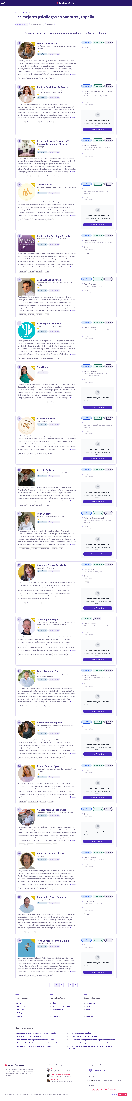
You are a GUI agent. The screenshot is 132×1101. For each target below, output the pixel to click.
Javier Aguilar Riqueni (49, 619)
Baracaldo (89, 1016)
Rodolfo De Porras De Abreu (52, 897)
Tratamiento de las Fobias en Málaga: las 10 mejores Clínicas (39, 1043)
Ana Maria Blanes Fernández (52, 565)
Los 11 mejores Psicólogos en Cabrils (30, 1036)
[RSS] (114, 1089)
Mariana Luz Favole (47, 43)
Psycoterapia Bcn (46, 418)
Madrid (19, 1003)
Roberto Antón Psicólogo (50, 853)
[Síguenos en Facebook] (89, 1089)
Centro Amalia (44, 184)
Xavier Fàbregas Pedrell (49, 671)
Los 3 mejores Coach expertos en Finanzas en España (36, 1033)
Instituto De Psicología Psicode (53, 236)
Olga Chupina (44, 513)
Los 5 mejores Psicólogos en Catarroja (83, 1036)
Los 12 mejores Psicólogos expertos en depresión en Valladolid (92, 1040)
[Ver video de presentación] (32, 822)
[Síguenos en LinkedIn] (97, 1089)
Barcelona (21, 1006)
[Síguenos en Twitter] (93, 1089)
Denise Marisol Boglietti (50, 722)
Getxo (54, 1013)
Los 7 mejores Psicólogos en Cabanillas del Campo (35, 1040)
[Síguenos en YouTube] (105, 1089)
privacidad (60, 1094)
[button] (87, 253)
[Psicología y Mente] (65, 3)
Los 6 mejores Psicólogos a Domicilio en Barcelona (35, 1046)
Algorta (88, 1010)
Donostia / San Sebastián (61, 1006)
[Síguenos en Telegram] (110, 1089)
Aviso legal (52, 1094)
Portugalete (56, 1016)
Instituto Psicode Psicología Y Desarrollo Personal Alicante (53, 142)
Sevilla (19, 1016)
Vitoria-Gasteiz (57, 1010)
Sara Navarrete (45, 367)
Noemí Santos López (48, 766)
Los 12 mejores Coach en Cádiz (80, 1033)
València (20, 1010)
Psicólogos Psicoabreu (49, 323)
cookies (66, 1094)
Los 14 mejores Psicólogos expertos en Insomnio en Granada (91, 1043)
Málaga (20, 1013)
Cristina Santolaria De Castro (52, 87)
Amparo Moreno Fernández (51, 810)
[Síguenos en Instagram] (101, 1089)
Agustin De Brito (46, 470)
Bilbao (54, 1003)
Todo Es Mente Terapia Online (53, 940)
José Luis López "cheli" (49, 279)
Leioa (88, 1013)
